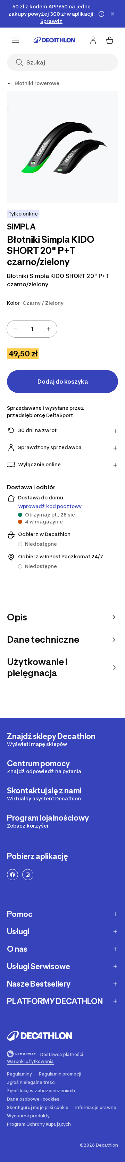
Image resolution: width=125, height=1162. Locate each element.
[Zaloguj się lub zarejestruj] (93, 40)
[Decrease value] (15, 328)
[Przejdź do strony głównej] (54, 40)
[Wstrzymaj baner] (101, 14)
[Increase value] (48, 328)
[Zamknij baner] (112, 14)
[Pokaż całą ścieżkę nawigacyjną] (9, 83)
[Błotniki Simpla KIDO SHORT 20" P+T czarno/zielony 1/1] (62, 147)
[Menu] (15, 40)
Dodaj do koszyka (63, 381)
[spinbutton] (32, 329)
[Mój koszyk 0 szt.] (109, 40)
